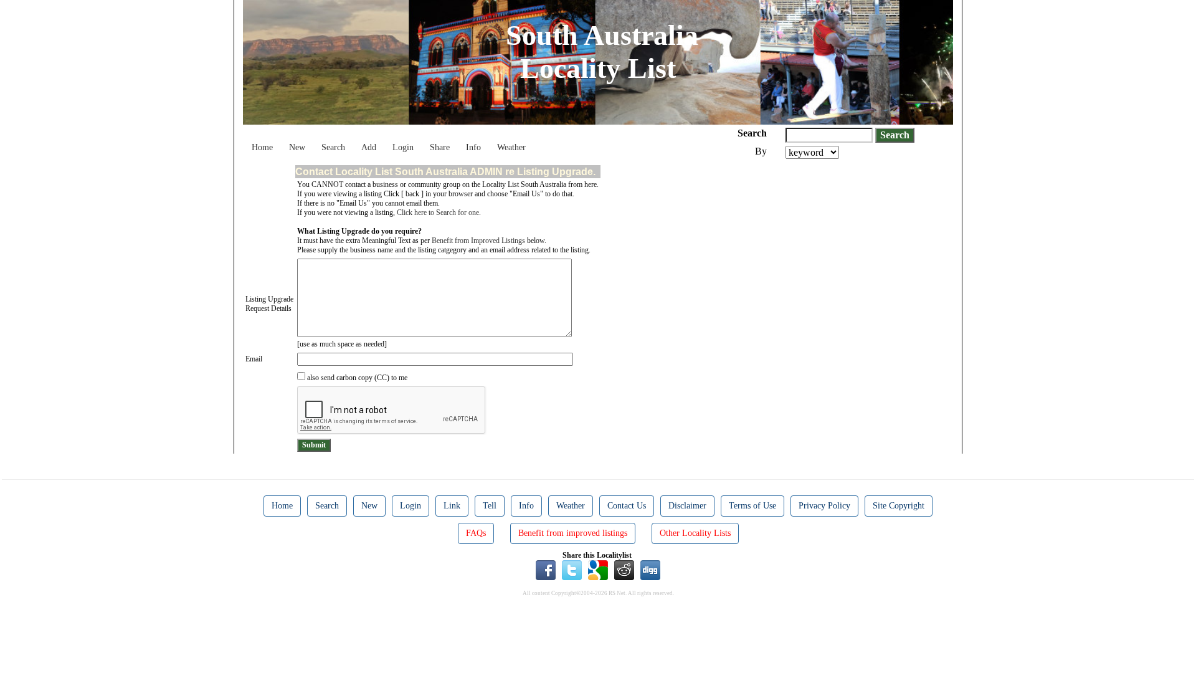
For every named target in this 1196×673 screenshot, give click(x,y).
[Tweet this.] (572, 569)
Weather (511, 147)
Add (368, 147)
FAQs (476, 533)
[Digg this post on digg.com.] (650, 569)
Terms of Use (752, 505)
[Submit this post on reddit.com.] (624, 569)
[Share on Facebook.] (546, 569)
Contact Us (626, 505)
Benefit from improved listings (572, 533)
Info (473, 147)
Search (333, 147)
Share (440, 147)
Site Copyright (898, 505)
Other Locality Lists (695, 533)
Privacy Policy (824, 505)
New (297, 147)
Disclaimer (687, 505)
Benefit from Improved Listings (478, 240)
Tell (489, 505)
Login (403, 147)
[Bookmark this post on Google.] (598, 569)
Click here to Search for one (438, 212)
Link (452, 505)
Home (262, 147)
